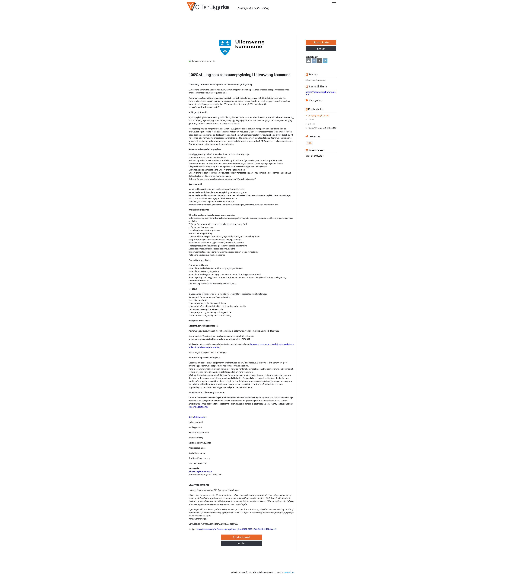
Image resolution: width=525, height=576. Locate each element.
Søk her (241, 543)
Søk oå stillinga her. (198, 417)
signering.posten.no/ (198, 407)
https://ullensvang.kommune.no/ (321, 93)
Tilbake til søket (241, 537)
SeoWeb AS (289, 572)
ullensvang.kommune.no (200, 471)
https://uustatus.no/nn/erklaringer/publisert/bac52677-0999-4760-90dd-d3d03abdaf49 (235, 529)
